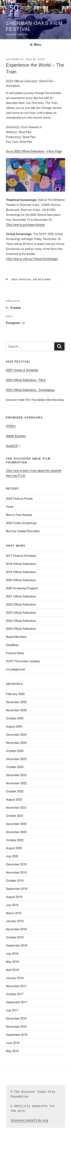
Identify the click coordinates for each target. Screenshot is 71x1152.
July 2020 (12, 856)
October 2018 (14, 937)
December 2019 (16, 864)
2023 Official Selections (21, 612)
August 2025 (14, 726)
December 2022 (16, 775)
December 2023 (16, 759)
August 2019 (14, 897)
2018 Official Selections (21, 564)
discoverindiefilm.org (29, 1120)
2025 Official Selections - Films (26, 380)
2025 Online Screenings (21, 523)
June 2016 (12, 1043)
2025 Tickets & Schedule (22, 370)
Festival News (15, 653)
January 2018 (14, 978)
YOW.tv (11, 426)
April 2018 (12, 970)
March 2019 (13, 913)
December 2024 (16, 734)
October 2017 (14, 994)
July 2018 (12, 953)
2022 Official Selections (31, 279)
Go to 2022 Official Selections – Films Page (34, 151)
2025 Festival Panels (19, 498)
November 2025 (16, 710)
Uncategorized (15, 669)
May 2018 (12, 961)
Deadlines (12, 645)
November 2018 (16, 929)
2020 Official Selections (21, 580)
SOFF (41, 59)
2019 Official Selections (21, 572)
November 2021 (16, 807)
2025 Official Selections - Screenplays (30, 390)
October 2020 (14, 840)
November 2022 (16, 783)
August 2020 (14, 848)
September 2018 (16, 945)
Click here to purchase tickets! (25, 224)
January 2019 (14, 921)
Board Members (16, 637)
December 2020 (16, 824)
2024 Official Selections (21, 620)
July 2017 (12, 1010)
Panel (9, 506)
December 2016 (16, 1018)
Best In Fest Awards (19, 515)
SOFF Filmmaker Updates (23, 661)
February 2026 (15, 694)
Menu (37, 44)
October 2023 (14, 767)
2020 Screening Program (22, 588)
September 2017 (16, 1002)
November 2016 (16, 1026)
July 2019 (12, 905)
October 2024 (14, 751)
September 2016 (16, 1034)
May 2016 (12, 1051)
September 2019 (16, 888)
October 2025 (14, 718)
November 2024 (16, 742)
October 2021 (14, 815)
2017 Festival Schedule (21, 555)
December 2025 (16, 702)
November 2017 (16, 986)
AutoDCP (12, 446)
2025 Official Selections (21, 628)
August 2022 (14, 799)
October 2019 (14, 880)
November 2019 (16, 872)
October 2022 (14, 791)
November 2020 (16, 832)
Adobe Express (16, 436)
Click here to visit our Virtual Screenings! (32, 258)
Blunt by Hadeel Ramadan (23, 531)
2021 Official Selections (21, 596)
